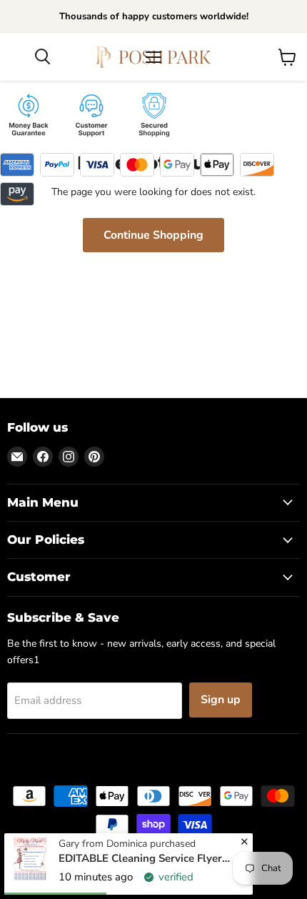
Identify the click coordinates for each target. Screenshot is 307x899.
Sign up (221, 699)
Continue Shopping (153, 235)
